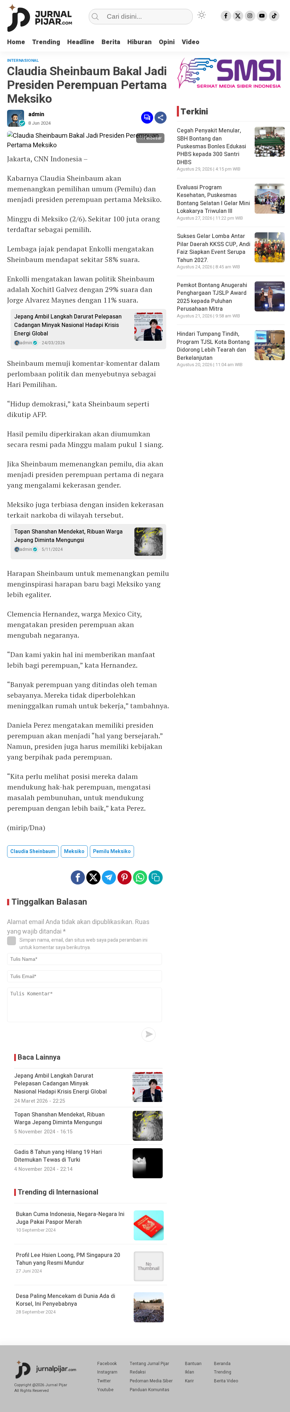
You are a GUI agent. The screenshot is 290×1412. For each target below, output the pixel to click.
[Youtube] (262, 16)
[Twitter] (238, 16)
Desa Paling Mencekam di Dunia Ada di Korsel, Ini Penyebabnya (65, 1300)
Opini (167, 42)
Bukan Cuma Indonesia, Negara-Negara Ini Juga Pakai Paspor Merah (70, 1218)
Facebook (107, 1363)
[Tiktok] (274, 16)
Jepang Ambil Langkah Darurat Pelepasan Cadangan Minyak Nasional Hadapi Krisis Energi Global (68, 325)
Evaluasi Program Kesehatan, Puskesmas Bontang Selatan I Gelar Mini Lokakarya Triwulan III (213, 199)
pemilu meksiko (112, 851)
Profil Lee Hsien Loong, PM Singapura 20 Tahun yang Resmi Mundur (68, 1259)
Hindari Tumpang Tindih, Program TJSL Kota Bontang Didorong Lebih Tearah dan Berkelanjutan (213, 346)
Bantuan (193, 1363)
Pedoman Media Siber (151, 1381)
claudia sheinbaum (33, 851)
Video (190, 42)
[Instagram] (250, 16)
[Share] (161, 118)
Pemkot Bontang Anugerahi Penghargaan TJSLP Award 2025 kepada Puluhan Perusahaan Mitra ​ (212, 297)
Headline (80, 42)
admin (36, 114)
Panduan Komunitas (149, 1390)
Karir (189, 1381)
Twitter (104, 1381)
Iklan (189, 1372)
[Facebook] (226, 16)
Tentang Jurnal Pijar (149, 1363)
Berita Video (226, 1381)
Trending (46, 42)
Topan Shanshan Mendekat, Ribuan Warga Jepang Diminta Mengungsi (68, 536)
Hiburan (139, 42)
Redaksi (138, 1372)
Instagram (107, 1372)
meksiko (74, 851)
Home (16, 42)
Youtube (105, 1390)
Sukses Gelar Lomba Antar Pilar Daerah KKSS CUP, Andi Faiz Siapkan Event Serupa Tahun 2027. (213, 248)
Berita (111, 42)
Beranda (222, 1363)
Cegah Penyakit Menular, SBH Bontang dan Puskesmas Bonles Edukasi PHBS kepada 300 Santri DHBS (211, 146)
